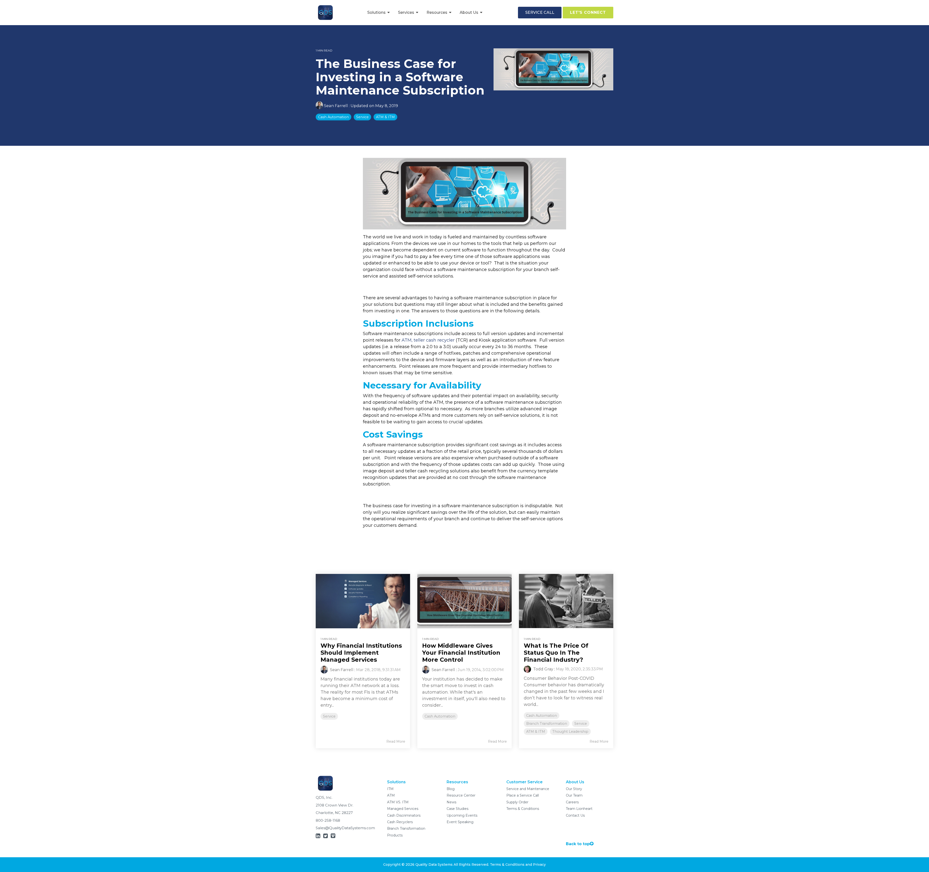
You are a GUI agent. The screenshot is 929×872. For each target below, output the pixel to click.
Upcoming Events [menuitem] (462, 815)
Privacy (539, 864)
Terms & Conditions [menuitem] (522, 808)
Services (406, 12)
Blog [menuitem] (451, 789)
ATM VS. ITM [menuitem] (398, 802)
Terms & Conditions (507, 864)
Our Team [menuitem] (574, 795)
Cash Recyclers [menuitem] (400, 822)
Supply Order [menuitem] (517, 802)
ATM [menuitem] (391, 795)
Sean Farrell (336, 105)
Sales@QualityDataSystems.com (345, 828)
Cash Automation (333, 117)
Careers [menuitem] (572, 802)
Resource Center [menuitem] (461, 795)
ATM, (407, 340)
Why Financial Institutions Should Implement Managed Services (361, 652)
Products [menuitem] (395, 835)
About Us (469, 12)
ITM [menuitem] (390, 789)
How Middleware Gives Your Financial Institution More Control (461, 652)
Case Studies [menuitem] (457, 808)
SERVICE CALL (539, 12)
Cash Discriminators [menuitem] (403, 815)
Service (362, 117)
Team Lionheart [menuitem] (579, 808)
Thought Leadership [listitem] (570, 731)
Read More (395, 741)
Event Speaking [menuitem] (460, 822)
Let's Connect (588, 12)
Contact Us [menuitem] (575, 815)
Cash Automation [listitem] (440, 716)
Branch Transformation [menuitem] (406, 828)
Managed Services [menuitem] (402, 808)
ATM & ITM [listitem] (535, 731)
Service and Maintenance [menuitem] (527, 789)
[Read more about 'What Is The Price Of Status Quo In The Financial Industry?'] (566, 601)
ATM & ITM (385, 117)
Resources (437, 12)
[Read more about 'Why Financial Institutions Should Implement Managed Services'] (363, 601)
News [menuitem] (451, 802)
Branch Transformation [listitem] (546, 723)
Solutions (377, 12)
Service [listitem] (329, 716)
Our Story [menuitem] (574, 789)
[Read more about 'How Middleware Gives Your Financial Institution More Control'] (464, 601)
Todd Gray (542, 669)
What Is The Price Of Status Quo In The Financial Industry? (556, 652)
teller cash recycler (434, 340)
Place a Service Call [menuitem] (522, 795)
